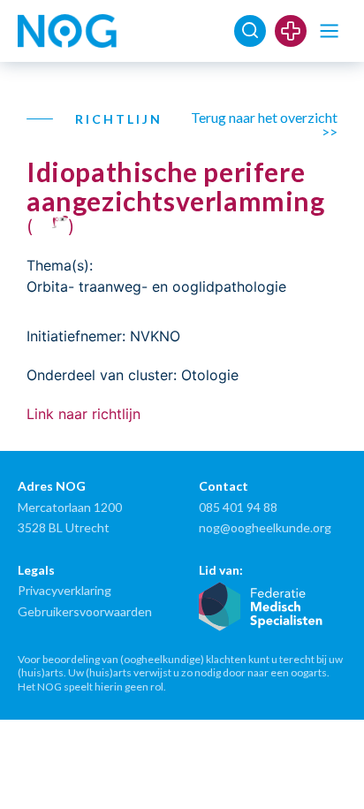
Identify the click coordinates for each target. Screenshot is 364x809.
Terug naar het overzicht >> (264, 124)
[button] (329, 31)
